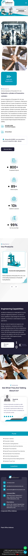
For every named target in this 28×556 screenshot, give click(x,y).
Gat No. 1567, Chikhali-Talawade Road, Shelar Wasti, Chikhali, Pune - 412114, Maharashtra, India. (15, 506)
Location (14, 466)
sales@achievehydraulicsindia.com (15, 486)
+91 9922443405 (10, 482)
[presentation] (12, 286)
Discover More (8, 149)
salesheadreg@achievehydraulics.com (16, 489)
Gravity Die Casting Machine (17, 271)
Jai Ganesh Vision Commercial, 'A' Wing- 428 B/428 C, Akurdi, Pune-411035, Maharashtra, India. (14, 497)
